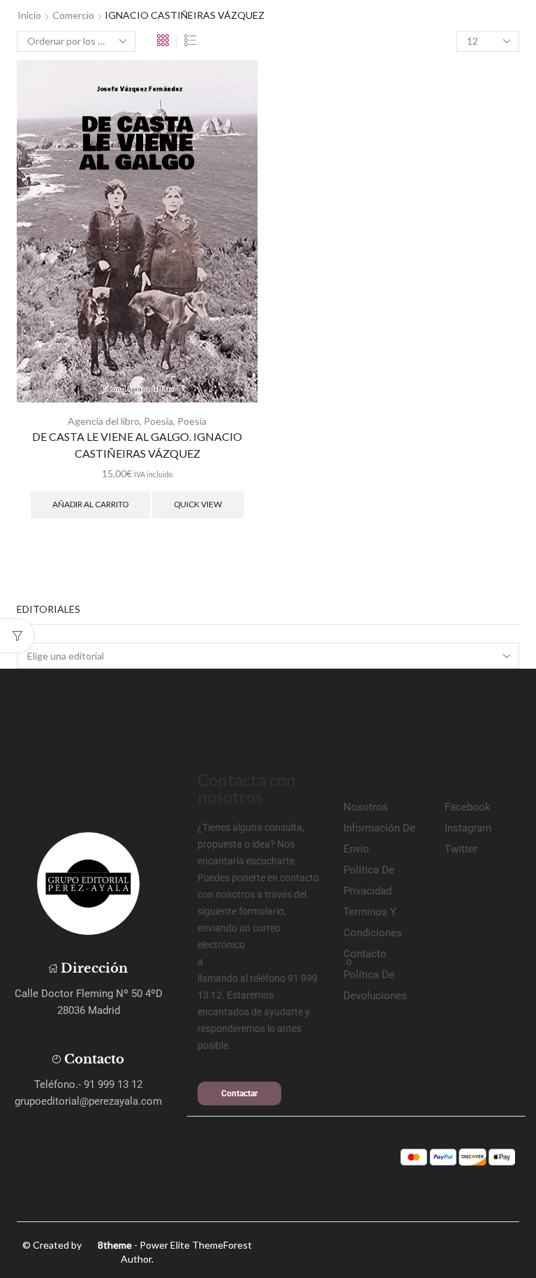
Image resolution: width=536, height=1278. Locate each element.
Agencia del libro (104, 421)
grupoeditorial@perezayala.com (274, 961)
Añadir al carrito (90, 504)
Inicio (29, 15)
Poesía (158, 421)
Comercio (73, 15)
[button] (239, 1093)
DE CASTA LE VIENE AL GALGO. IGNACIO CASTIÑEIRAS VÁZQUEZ (137, 445)
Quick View (198, 504)
